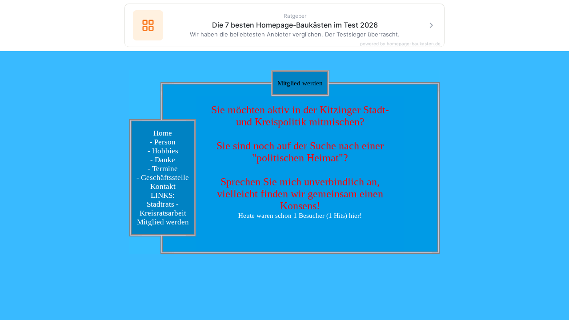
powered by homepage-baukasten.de (400, 43)
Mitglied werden (163, 222)
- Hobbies (163, 151)
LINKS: (163, 195)
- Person (163, 142)
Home (162, 133)
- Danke (162, 160)
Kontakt (163, 186)
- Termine (163, 168)
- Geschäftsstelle (162, 177)
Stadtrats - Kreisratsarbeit (163, 208)
